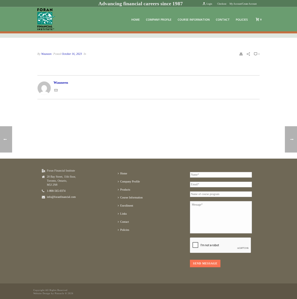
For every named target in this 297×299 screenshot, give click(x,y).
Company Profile (159, 19)
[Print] (241, 54)
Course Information (194, 19)
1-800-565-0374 (56, 190)
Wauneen (46, 53)
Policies (242, 19)
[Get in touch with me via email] (56, 91)
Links (123, 213)
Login (209, 3)
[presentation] (220, 245)
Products (125, 189)
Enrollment (126, 205)
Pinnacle (59, 293)
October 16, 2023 (72, 53)
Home (135, 19)
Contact (223, 19)
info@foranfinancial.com (61, 196)
